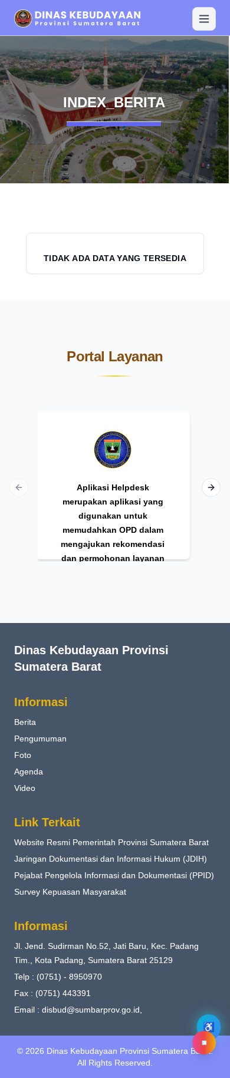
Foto (22, 755)
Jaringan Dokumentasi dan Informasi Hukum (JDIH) (110, 858)
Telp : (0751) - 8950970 (58, 976)
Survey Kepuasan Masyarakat (70, 891)
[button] (115, 19)
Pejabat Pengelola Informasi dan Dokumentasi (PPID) (114, 875)
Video (24, 788)
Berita (25, 722)
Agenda (28, 771)
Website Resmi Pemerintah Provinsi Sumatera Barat (111, 842)
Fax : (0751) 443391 (52, 993)
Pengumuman (40, 738)
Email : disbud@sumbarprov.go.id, (78, 1009)
